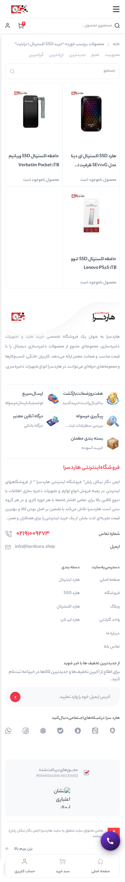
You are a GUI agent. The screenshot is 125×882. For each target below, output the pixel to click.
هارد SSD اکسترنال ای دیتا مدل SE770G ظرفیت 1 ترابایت (93, 161)
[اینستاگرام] (78, 731)
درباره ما (113, 634)
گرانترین (36, 55)
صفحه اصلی (110, 580)
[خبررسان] (8, 731)
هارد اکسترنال (68, 607)
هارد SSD (72, 593)
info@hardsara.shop (35, 547)
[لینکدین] (95, 731)
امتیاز (95, 55)
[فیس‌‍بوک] (26, 731)
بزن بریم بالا (23, 849)
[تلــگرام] (112, 731)
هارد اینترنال (69, 580)
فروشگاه (112, 593)
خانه (116, 44)
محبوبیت (112, 55)
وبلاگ (115, 607)
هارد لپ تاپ (70, 620)
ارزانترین (56, 55)
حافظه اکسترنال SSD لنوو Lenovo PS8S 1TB (93, 264)
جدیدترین (77, 55)
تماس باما (112, 647)
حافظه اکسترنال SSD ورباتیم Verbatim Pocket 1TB (34, 161)
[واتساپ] (43, 731)
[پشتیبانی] (110, 841)
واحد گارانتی (109, 620)
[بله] (60, 731)
